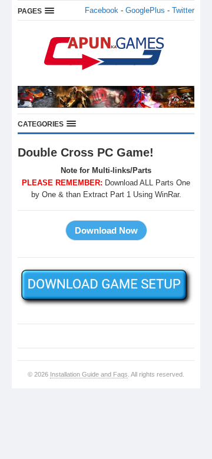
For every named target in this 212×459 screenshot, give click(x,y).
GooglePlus (145, 10)
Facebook (101, 10)
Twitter (183, 10)
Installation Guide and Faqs (89, 374)
